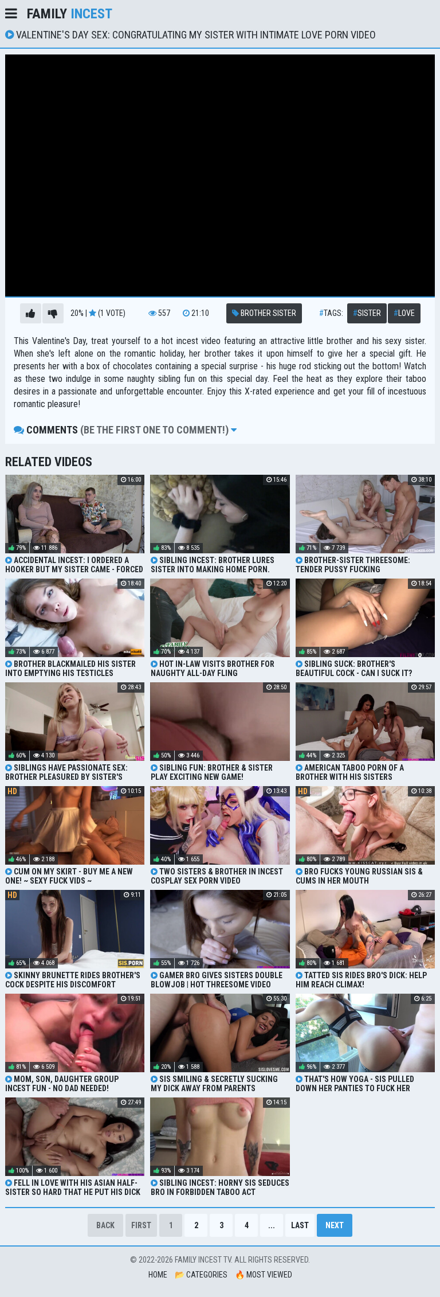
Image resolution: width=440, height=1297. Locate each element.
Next (334, 1225)
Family (69, 14)
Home (157, 1274)
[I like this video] (30, 313)
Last (300, 1225)
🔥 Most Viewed (263, 1274)
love (404, 313)
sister (367, 313)
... (271, 1225)
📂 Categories (201, 1274)
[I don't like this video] (53, 313)
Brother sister (267, 313)
